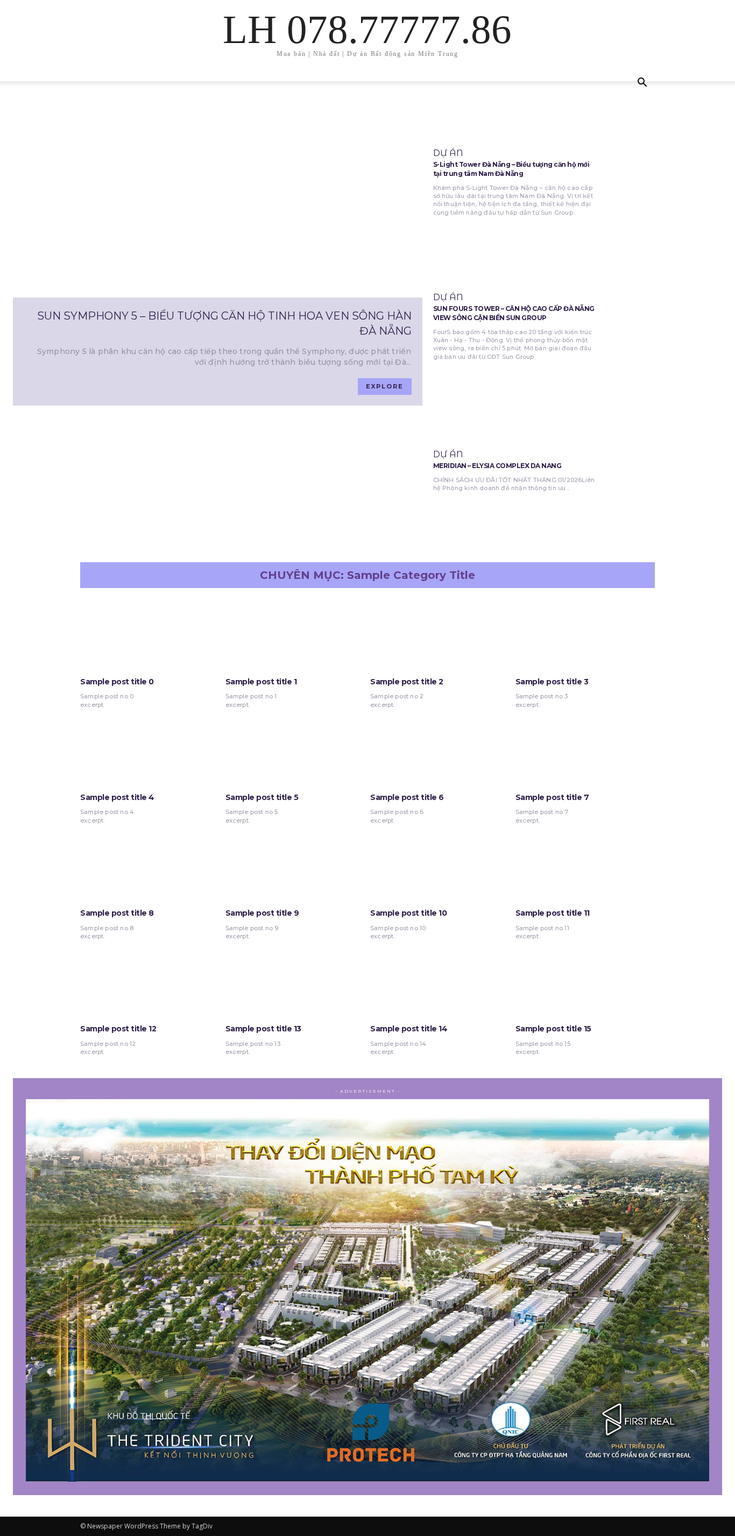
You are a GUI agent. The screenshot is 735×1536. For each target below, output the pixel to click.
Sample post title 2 (406, 681)
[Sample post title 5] (295, 749)
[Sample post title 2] (440, 634)
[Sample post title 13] (295, 981)
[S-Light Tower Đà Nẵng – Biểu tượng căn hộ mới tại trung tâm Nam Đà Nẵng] (664, 183)
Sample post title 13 (263, 1029)
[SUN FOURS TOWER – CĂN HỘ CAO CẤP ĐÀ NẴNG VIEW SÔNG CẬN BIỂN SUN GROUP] (664, 327)
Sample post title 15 (553, 1029)
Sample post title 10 (408, 913)
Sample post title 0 (117, 681)
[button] (642, 84)
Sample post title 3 (552, 681)
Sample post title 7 (552, 797)
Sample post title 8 (117, 913)
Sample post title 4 (117, 797)
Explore (385, 386)
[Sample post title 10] (440, 865)
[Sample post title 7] (585, 749)
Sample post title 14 (408, 1029)
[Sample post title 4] (150, 749)
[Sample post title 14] (440, 981)
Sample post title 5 (262, 797)
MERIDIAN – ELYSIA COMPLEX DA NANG (497, 466)
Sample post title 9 (262, 913)
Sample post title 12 (118, 1029)
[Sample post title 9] (295, 865)
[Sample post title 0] (150, 634)
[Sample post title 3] (585, 634)
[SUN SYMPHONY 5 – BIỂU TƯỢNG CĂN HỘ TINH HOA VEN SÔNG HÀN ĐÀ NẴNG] (217, 206)
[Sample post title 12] (150, 981)
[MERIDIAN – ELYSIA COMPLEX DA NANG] (664, 471)
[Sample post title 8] (150, 865)
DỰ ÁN (448, 153)
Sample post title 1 (261, 681)
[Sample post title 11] (585, 865)
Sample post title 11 (552, 913)
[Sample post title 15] (585, 981)
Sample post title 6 (407, 797)
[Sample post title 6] (440, 749)
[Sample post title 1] (295, 634)
